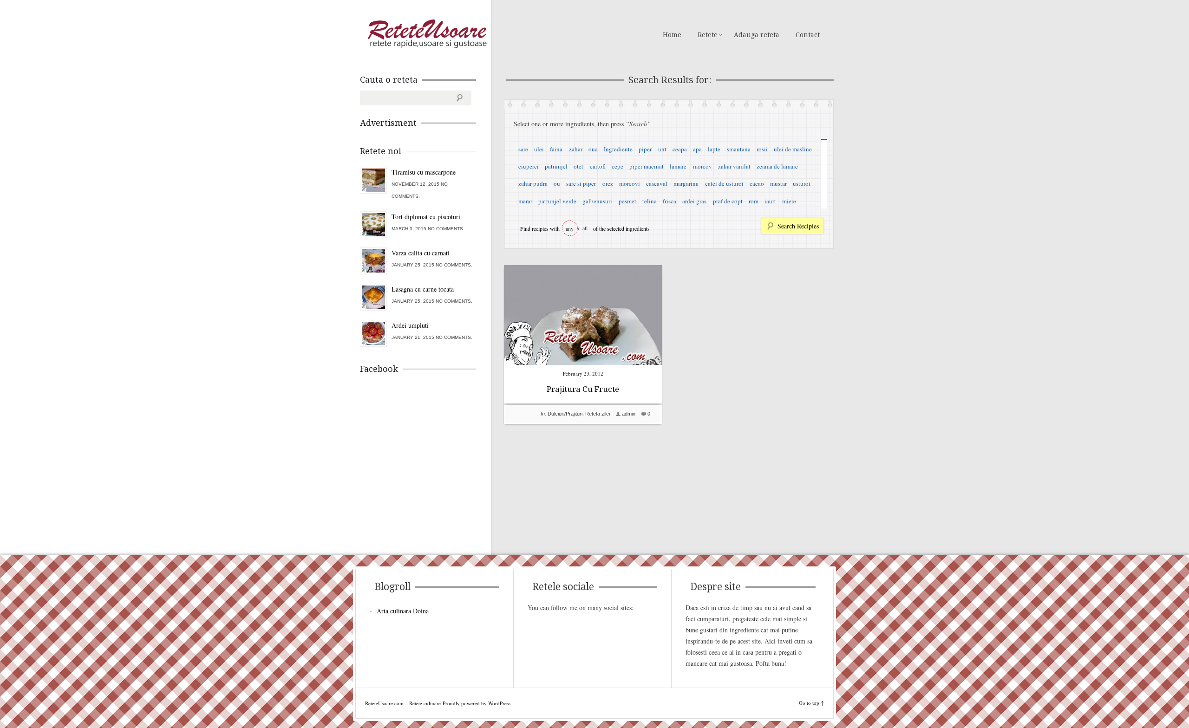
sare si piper (581, 183)
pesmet (627, 201)
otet (578, 166)
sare (523, 149)
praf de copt (728, 201)
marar (525, 201)
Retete (708, 35)
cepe (617, 166)
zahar (575, 149)
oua (593, 149)
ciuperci (528, 166)
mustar (778, 183)
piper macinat (646, 166)
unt (662, 149)
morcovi (629, 183)
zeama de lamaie (777, 166)
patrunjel (556, 166)
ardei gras (694, 201)
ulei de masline (793, 149)
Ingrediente (618, 149)
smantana (739, 149)
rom (753, 201)
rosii (762, 149)
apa (697, 149)
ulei (539, 149)
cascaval (656, 183)
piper (645, 149)
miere (789, 201)
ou (557, 183)
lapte (714, 149)
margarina (686, 183)
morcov (702, 166)
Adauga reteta (756, 35)
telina (649, 201)
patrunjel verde (557, 201)
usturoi (801, 183)
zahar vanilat (734, 166)
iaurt (770, 201)
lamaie (678, 166)
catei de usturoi (724, 183)
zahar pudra (533, 183)
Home (672, 35)
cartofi (598, 166)
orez (607, 183)
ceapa (680, 149)
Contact (808, 35)
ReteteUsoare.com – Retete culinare (427, 34)
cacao (757, 183)
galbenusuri (597, 201)
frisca (669, 201)
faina (556, 149)
